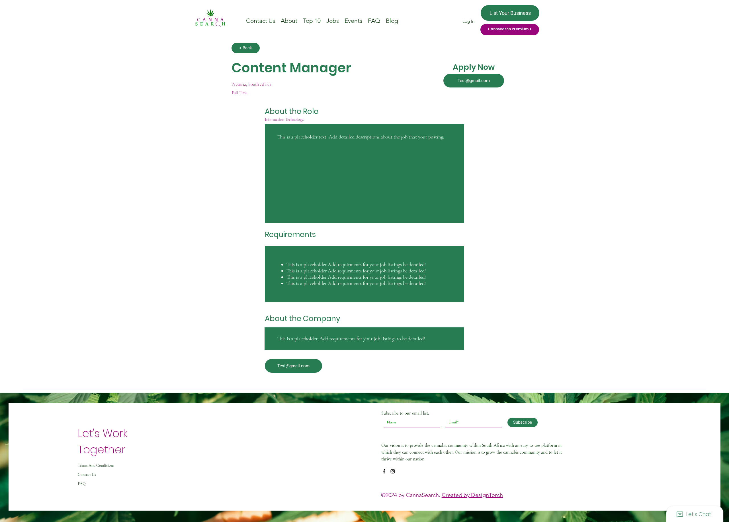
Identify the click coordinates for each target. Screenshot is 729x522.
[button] (473, 80)
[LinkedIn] (393, 471)
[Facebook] (384, 471)
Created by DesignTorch (472, 495)
